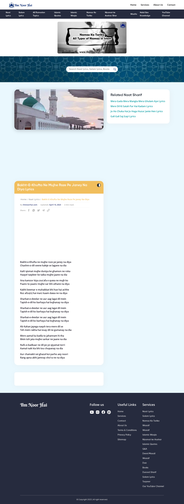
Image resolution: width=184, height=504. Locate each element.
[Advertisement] (58, 158)
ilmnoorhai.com (30, 204)
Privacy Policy (124, 435)
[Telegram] (43, 210)
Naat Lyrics (8, 14)
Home (133, 4)
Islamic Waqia (74, 14)
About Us (158, 4)
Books (145, 468)
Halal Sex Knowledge (145, 14)
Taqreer (146, 482)
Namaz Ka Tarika (91, 14)
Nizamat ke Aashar (152, 439)
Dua (144, 463)
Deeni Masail (148, 453)
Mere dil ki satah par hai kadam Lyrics (132, 106)
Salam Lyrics (22, 14)
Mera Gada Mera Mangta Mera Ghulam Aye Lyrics (138, 101)
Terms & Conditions (127, 430)
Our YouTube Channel (153, 486)
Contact (171, 4)
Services (145, 4)
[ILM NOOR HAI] (20, 4)
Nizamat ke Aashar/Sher (111, 14)
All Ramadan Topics (39, 14)
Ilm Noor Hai (33, 405)
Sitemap (122, 439)
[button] (28, 210)
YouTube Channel (166, 14)
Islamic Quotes (57, 14)
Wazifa (133, 14)
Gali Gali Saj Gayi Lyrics (123, 116)
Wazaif (146, 425)
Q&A (144, 449)
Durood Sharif (149, 472)
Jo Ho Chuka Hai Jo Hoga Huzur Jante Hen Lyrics (137, 111)
